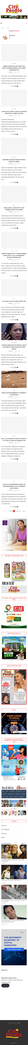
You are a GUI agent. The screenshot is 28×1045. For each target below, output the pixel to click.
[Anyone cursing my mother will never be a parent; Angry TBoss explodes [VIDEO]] (14, 331)
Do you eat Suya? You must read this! (14, 301)
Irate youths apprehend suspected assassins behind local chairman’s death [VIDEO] (14, 486)
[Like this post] (10, 86)
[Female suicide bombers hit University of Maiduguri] (14, 379)
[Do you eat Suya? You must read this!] (14, 287)
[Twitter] (12, 1023)
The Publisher (5, 829)
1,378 (16, 511)
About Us (4, 825)
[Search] (26, 23)
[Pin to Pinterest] (15, 86)
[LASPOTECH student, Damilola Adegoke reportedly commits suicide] (14, 98)
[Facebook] (9, 1023)
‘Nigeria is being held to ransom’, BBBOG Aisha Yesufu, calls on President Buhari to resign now (14, 255)
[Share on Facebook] (12, 86)
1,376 (12, 511)
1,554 (23, 511)
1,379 (19, 511)
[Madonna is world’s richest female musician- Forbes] (14, 146)
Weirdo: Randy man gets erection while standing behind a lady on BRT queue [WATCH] (14, 68)
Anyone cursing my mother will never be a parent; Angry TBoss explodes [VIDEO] (14, 347)
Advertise (4, 833)
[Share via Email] (17, 86)
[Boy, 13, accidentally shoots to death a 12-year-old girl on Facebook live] (14, 425)
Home (3, 837)
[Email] (19, 1023)
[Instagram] (16, 1023)
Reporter (12, 35)
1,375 (9, 511)
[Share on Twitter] (14, 86)
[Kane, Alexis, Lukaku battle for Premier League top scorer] (14, 194)
